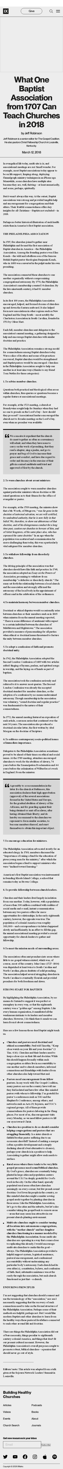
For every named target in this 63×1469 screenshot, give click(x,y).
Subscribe (45, 1445)
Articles (7, 1405)
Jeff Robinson (33, 133)
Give (31, 11)
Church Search (11, 1425)
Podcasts (36, 1405)
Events (6, 1418)
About (34, 1418)
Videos (7, 1411)
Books (34, 1411)
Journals (36, 1425)
